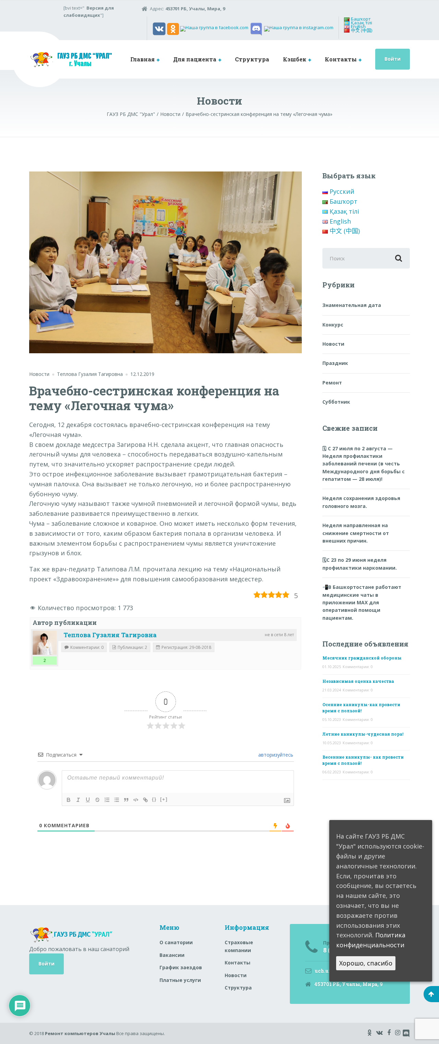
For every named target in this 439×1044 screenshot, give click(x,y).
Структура (252, 59)
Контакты (341, 59)
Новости (39, 374)
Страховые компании (239, 946)
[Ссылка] (145, 800)
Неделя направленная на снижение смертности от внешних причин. (355, 533)
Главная (142, 59)
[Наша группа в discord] (256, 28)
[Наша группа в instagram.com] (298, 28)
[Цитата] (126, 800)
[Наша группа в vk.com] (159, 28)
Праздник (335, 363)
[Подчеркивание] (88, 800)
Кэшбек (294, 59)
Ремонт (332, 382)
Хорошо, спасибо (365, 963)
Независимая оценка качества (358, 681)
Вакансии (172, 955)
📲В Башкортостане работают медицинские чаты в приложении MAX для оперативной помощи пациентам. (361, 602)
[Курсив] (78, 800)
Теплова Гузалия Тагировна (110, 635)
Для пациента (194, 59)
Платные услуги (180, 980)
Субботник (336, 402)
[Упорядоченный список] (107, 800)
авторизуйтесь (275, 754)
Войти (392, 59)
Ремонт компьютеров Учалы (80, 1033)
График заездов (180, 967)
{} (154, 799)
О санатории (176, 942)
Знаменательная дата (351, 305)
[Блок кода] (136, 800)
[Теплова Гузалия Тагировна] (45, 643)
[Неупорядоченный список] (116, 800)
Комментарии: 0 (358, 666)
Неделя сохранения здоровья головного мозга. (361, 502)
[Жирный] (68, 800)
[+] (164, 799)
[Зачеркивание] (97, 800)
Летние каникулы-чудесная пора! (362, 734)
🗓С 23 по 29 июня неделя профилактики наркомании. (359, 564)
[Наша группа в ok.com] (173, 28)
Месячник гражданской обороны (362, 658)
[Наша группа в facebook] (214, 28)
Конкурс (332, 324)
